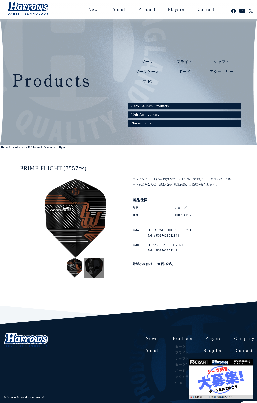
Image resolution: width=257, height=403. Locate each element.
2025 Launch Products (150, 106)
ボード (184, 71)
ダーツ (147, 61)
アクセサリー (222, 71)
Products (17, 147)
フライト (184, 61)
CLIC (147, 81)
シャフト (221, 61)
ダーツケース (147, 71)
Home (4, 147)
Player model (142, 123)
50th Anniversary (145, 114)
